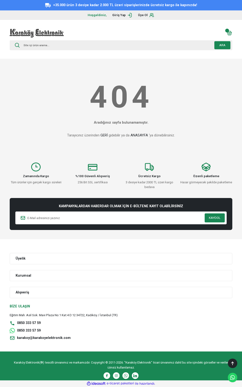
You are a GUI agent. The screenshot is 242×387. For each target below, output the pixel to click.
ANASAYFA (139, 135)
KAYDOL (214, 218)
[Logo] (37, 32)
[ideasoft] (96, 384)
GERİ (104, 135)
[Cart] (229, 33)
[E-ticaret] (120, 384)
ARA (222, 45)
